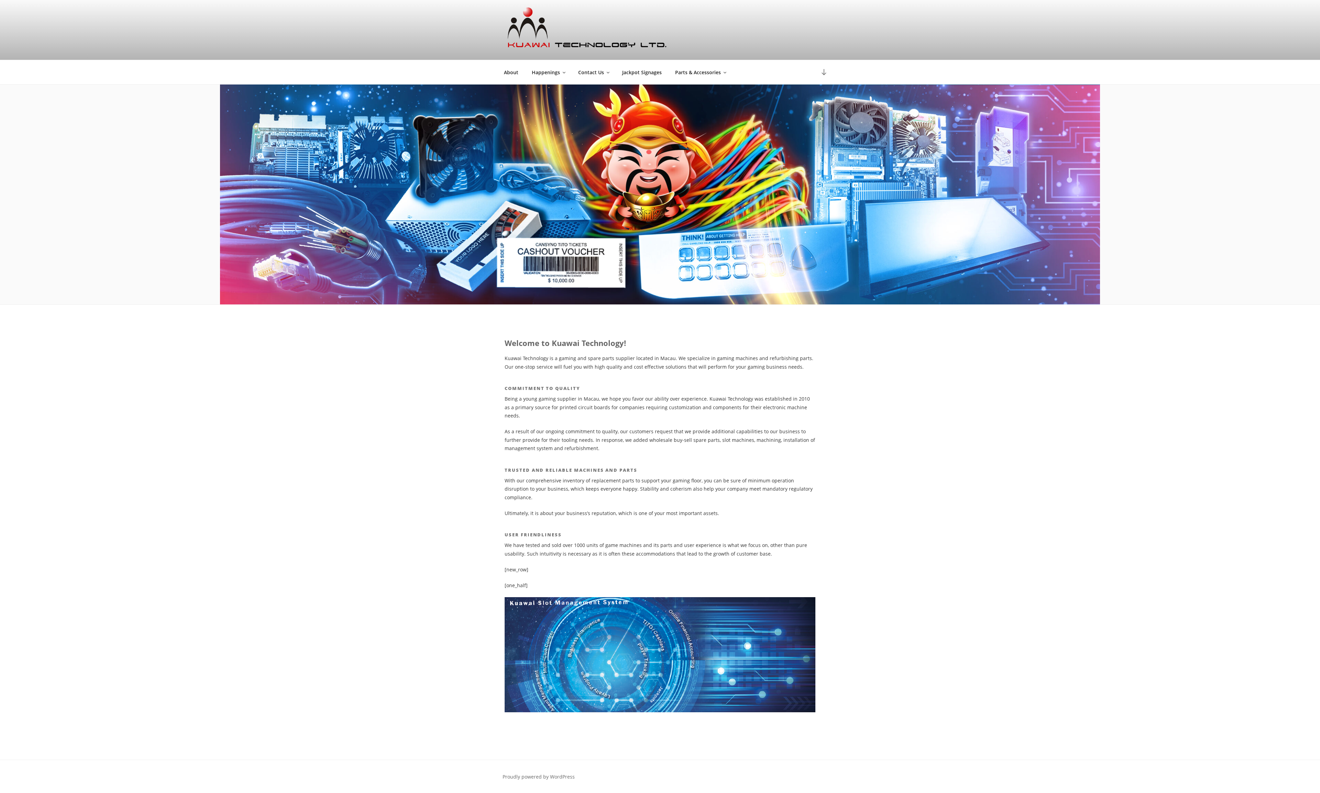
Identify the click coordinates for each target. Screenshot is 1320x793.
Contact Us (591, 72)
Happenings (546, 72)
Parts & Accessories (698, 72)
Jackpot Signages (642, 72)
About (511, 72)
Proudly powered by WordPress (539, 776)
